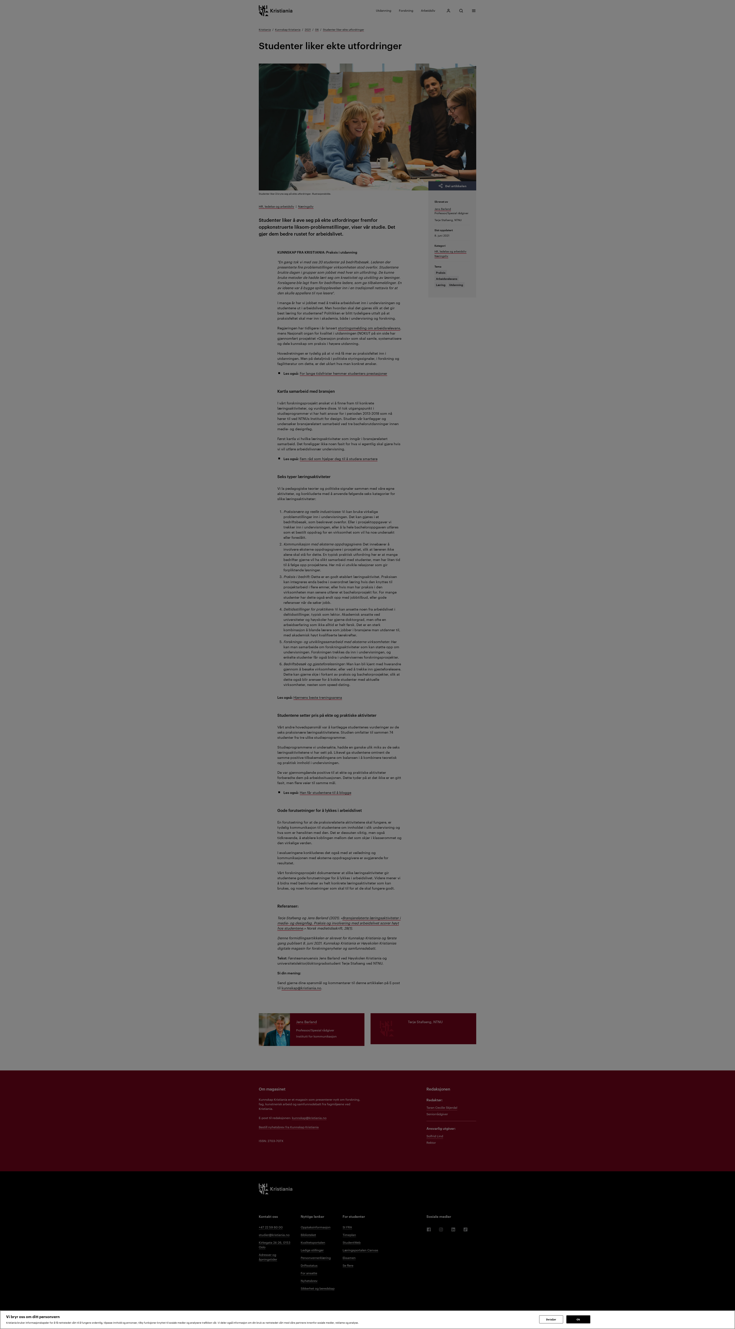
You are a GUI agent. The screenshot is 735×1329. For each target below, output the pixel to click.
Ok (578, 1319)
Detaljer (551, 1319)
